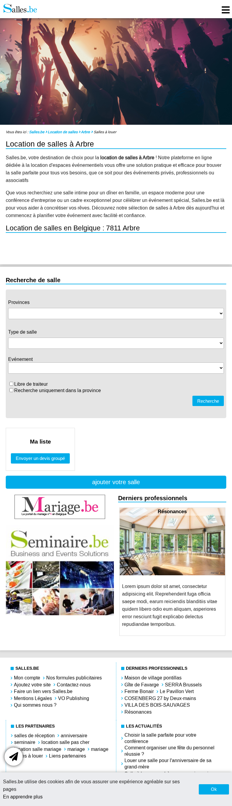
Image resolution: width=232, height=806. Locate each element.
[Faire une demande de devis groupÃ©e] (14, 757)
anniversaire (74, 735)
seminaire (24, 742)
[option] (172, 571)
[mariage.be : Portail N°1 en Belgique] (59, 517)
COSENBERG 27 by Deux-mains (160, 698)
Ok (214, 789)
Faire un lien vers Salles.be (43, 691)
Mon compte (27, 678)
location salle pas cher (65, 742)
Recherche (208, 401)
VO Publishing (73, 698)
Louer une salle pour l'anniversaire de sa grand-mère (167, 763)
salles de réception (34, 735)
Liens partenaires (67, 756)
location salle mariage (37, 749)
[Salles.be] (20, 9)
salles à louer (28, 756)
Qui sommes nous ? (35, 705)
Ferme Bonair (139, 691)
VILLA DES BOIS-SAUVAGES (157, 705)
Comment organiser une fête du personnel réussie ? (169, 751)
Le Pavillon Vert (177, 691)
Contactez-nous (74, 685)
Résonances (138, 712)
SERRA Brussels (183, 685)
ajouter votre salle (116, 482)
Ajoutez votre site (32, 685)
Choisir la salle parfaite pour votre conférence (160, 738)
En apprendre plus (23, 797)
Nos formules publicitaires (74, 678)
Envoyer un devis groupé (40, 458)
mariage (76, 749)
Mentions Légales (33, 698)
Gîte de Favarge (141, 685)
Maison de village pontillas (153, 678)
